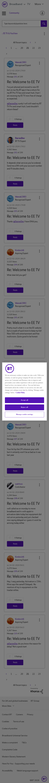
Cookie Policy (20, 393)
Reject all (24, 407)
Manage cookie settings (24, 414)
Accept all (24, 400)
